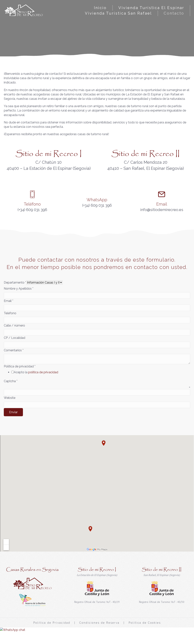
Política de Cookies (145, 622)
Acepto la (36, 372)
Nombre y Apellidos (18, 288)
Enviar (13, 412)
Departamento (15, 282)
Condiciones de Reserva (99, 622)
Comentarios (13, 350)
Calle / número (14, 325)
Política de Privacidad (51, 622)
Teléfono (10, 313)
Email (8, 301)
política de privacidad (43, 372)
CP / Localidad (14, 338)
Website (9, 398)
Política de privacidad (19, 366)
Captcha (10, 381)
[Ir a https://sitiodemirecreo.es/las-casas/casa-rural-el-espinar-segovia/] (96, 573)
